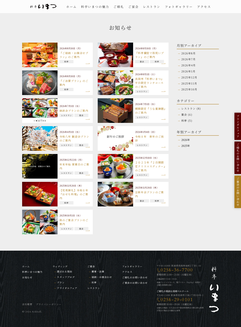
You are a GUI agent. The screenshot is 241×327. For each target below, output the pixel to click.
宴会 (184, 114)
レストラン (152, 6)
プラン (61, 282)
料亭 (184, 121)
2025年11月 (189, 83)
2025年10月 (189, 89)
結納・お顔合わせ (102, 277)
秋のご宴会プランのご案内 (74, 222)
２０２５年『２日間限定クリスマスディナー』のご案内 (150, 166)
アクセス (204, 6)
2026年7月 (188, 59)
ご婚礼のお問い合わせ (135, 277)
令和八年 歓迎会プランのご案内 (74, 138)
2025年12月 (189, 77)
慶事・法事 (98, 271)
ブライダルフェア (67, 288)
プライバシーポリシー (48, 304)
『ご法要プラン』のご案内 (74, 83)
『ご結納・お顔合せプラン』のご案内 (74, 55)
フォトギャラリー (179, 6)
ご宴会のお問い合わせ (135, 282)
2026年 (185, 140)
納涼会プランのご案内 (74, 111)
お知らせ (27, 277)
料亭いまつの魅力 (95, 6)
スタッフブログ (66, 277)
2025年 (185, 146)
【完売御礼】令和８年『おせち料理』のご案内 (74, 194)
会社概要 (27, 304)
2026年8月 (188, 53)
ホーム (71, 6)
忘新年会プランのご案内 (149, 194)
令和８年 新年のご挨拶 (149, 138)
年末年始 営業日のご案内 (74, 166)
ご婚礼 (118, 6)
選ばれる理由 (64, 271)
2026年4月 (188, 65)
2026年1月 (188, 71)
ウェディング (60, 266)
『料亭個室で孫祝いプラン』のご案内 (149, 55)
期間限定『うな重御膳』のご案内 (150, 111)
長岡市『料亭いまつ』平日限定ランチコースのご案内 (149, 83)
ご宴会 (133, 6)
